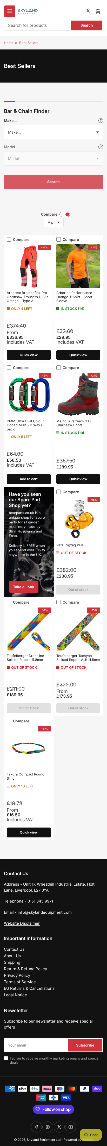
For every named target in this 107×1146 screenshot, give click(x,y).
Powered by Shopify (78, 1140)
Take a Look (23, 587)
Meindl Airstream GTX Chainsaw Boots (74, 423)
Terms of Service (20, 981)
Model (9, 147)
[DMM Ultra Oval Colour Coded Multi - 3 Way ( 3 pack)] (29, 394)
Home (9, 43)
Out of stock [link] (78, 708)
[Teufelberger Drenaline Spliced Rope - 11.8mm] (29, 629)
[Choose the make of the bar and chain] (100, 120)
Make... (10, 120)
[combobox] (53, 25)
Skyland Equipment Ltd (44, 1140)
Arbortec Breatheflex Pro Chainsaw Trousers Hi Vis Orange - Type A (27, 297)
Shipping (12, 962)
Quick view (29, 355)
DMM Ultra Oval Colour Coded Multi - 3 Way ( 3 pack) (26, 425)
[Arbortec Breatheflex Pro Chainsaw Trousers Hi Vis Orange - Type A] (29, 266)
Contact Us (14, 949)
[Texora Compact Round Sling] (29, 748)
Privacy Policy (17, 975)
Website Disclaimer (22, 923)
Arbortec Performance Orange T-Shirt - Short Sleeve (74, 297)
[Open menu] (9, 11)
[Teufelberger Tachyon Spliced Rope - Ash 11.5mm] (78, 629)
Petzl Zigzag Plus (70, 545)
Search (87, 25)
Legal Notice (15, 994)
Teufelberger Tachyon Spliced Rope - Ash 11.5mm (78, 658)
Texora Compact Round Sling (25, 776)
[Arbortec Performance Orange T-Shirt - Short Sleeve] (78, 266)
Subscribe (85, 1045)
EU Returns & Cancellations (29, 988)
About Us (12, 955)
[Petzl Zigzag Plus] (78, 519)
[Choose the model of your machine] (100, 147)
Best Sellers (28, 43)
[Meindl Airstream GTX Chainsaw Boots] (78, 394)
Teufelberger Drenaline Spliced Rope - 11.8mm (25, 658)
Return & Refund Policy (25, 968)
